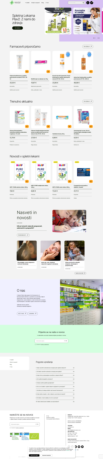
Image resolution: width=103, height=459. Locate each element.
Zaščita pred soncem (14, 90)
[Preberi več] (19, 62)
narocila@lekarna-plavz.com (74, 430)
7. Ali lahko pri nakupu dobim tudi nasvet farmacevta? (49, 390)
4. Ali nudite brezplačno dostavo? (44, 379)
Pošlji (65, 340)
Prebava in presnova (14, 144)
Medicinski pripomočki (36, 86)
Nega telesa (55, 144)
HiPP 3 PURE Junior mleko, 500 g (60, 187)
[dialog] (51, 452)
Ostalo (75, 198)
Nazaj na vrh (79, 273)
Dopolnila (12, 141)
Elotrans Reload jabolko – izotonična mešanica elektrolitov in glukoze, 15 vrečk (18, 132)
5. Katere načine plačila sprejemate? (45, 382)
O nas (47, 2)
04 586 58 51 (71, 427)
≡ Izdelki (27, 2)
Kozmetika (12, 86)
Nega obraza (34, 144)
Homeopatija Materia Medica (52, 419)
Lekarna (31, 313)
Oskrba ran (76, 144)
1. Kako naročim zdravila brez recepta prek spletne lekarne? (51, 367)
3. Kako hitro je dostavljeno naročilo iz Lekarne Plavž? (49, 375)
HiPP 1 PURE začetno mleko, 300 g (19, 187)
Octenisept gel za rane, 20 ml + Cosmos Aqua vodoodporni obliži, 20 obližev (82, 132)
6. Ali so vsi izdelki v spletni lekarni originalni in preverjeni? (50, 386)
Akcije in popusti (35, 2)
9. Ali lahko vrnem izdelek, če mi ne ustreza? (47, 397)
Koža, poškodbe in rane (36, 90)
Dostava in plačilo (50, 417)
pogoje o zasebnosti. (45, 344)
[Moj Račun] (87, 2)
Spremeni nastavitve (46, 455)
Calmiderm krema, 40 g (58, 133)
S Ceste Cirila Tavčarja (73, 440)
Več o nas (21, 313)
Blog (42, 2)
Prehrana (12, 194)
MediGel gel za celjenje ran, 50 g (39, 79)
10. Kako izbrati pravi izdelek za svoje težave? (47, 401)
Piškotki (68, 450)
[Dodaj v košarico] (27, 71)
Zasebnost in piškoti (79, 456)
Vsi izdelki (17, 28)
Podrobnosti (22, 235)
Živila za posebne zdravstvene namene (18, 198)
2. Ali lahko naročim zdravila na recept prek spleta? (49, 371)
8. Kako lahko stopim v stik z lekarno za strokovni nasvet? (50, 394)
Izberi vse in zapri (34, 455)
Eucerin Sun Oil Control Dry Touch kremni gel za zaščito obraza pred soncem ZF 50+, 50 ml (61, 77)
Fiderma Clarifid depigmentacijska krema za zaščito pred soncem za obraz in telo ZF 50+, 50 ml (40, 132)
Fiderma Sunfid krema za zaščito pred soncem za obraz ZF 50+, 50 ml (18, 77)
